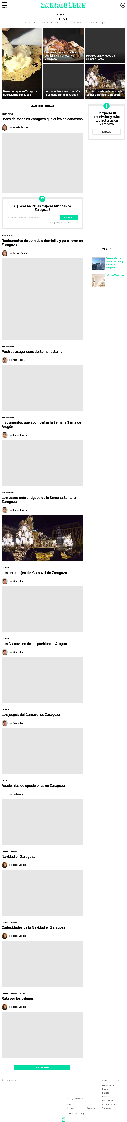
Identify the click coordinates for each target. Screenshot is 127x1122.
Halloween (106, 1089)
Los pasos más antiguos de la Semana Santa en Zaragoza (39, 500)
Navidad (13, 851)
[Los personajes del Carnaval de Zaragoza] (42, 609)
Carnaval (5, 568)
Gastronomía (7, 114)
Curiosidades (71, 1114)
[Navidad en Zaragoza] (42, 893)
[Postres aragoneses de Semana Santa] (105, 45)
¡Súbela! (106, 132)
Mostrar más (42, 1067)
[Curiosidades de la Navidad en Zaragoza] (42, 964)
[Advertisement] (106, 194)
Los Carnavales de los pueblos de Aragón (34, 644)
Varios (4, 780)
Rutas (22, 993)
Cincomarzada (108, 1100)
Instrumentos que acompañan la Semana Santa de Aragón (41, 424)
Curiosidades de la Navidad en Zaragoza (33, 927)
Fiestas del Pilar (108, 1085)
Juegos (83, 1114)
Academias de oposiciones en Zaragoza (33, 785)
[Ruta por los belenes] (42, 1035)
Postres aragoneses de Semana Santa (32, 351)
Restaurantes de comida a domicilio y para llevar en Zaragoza (42, 243)
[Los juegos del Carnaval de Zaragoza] (42, 751)
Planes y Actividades (74, 1099)
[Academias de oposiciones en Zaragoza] (42, 822)
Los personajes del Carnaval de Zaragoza (34, 573)
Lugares (70, 1108)
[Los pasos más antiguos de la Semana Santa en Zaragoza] (105, 81)
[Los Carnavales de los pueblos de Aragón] (42, 680)
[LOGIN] (122, 5)
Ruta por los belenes (18, 998)
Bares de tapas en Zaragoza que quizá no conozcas (42, 119)
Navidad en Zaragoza (18, 856)
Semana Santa (8, 346)
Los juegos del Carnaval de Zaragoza (31, 714)
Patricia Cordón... (115, 275)
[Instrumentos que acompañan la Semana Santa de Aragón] (63, 81)
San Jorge (106, 1108)
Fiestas (5, 851)
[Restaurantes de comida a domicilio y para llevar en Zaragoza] (63, 45)
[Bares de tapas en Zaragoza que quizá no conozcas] (22, 63)
